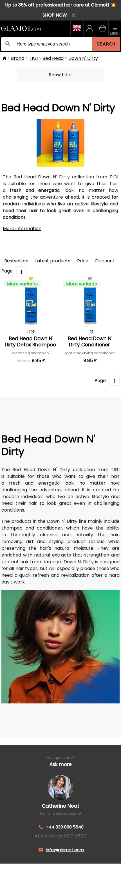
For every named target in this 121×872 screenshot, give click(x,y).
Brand (17, 58)
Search (106, 44)
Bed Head (53, 58)
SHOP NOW (54, 15)
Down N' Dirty (83, 58)
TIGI (33, 58)
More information (22, 228)
